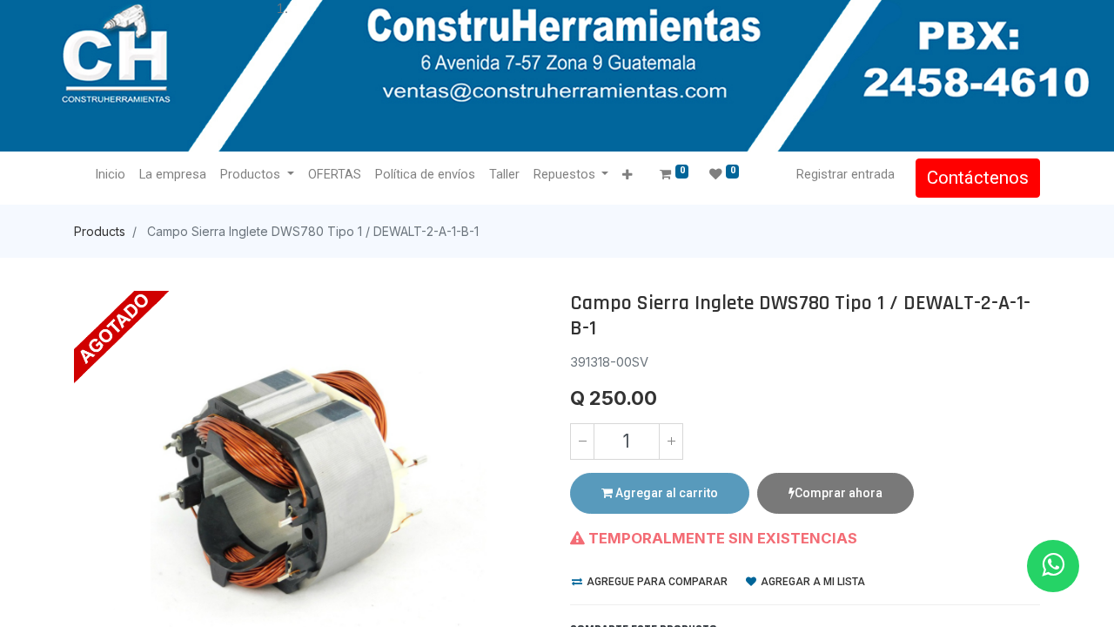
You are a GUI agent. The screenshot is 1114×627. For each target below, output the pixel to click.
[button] (627, 175)
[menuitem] (110, 175)
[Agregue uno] (671, 441)
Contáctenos (978, 177)
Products (99, 231)
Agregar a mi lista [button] (811, 582)
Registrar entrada (845, 174)
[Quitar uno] (582, 441)
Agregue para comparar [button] (656, 582)
